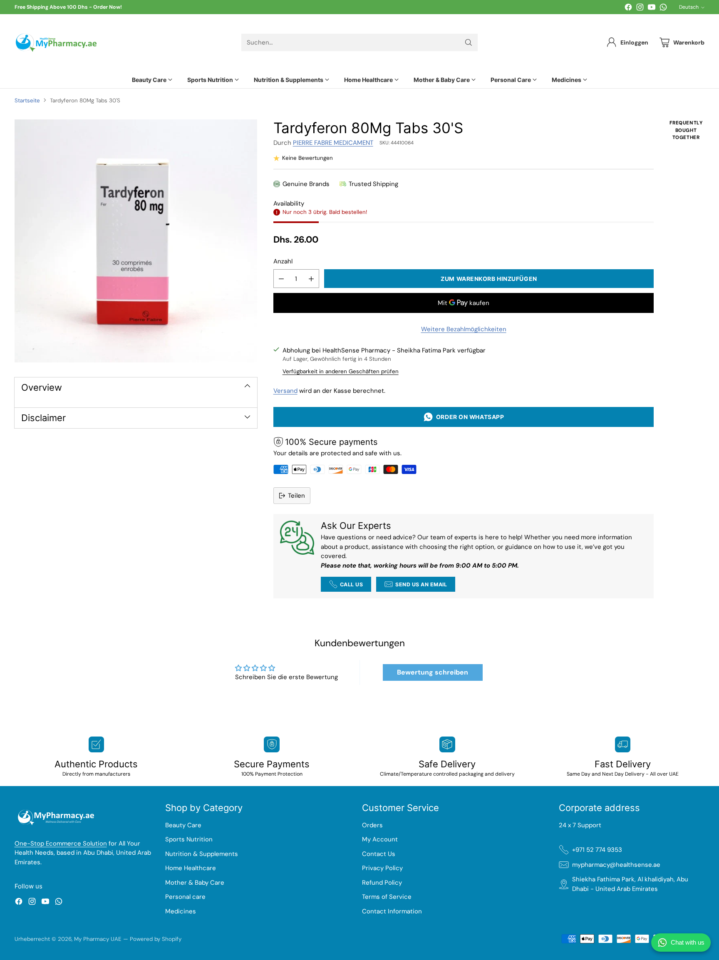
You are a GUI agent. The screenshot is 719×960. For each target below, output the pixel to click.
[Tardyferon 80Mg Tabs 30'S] (136, 240)
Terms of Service (387, 897)
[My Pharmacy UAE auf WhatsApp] (663, 8)
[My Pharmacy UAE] (56, 42)
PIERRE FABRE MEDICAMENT (333, 143)
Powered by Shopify (155, 939)
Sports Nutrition (189, 839)
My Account (380, 839)
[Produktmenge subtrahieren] (281, 279)
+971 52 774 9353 (597, 850)
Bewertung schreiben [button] (432, 672)
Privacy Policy (382, 868)
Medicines (180, 911)
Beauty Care (183, 825)
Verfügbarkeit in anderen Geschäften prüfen (341, 371)
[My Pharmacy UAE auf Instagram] (640, 8)
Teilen (296, 495)
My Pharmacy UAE (97, 939)
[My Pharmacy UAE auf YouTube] (651, 8)
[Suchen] (468, 42)
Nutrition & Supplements (201, 854)
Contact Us (378, 854)
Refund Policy (382, 882)
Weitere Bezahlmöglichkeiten (463, 329)
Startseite (27, 100)
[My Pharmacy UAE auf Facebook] (628, 8)
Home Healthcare (190, 868)
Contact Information (392, 911)
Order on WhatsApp (468, 416)
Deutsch (689, 7)
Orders (372, 825)
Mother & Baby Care (194, 882)
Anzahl (283, 261)
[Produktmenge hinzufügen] (311, 279)
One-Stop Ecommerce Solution (61, 843)
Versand (285, 391)
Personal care (185, 897)
